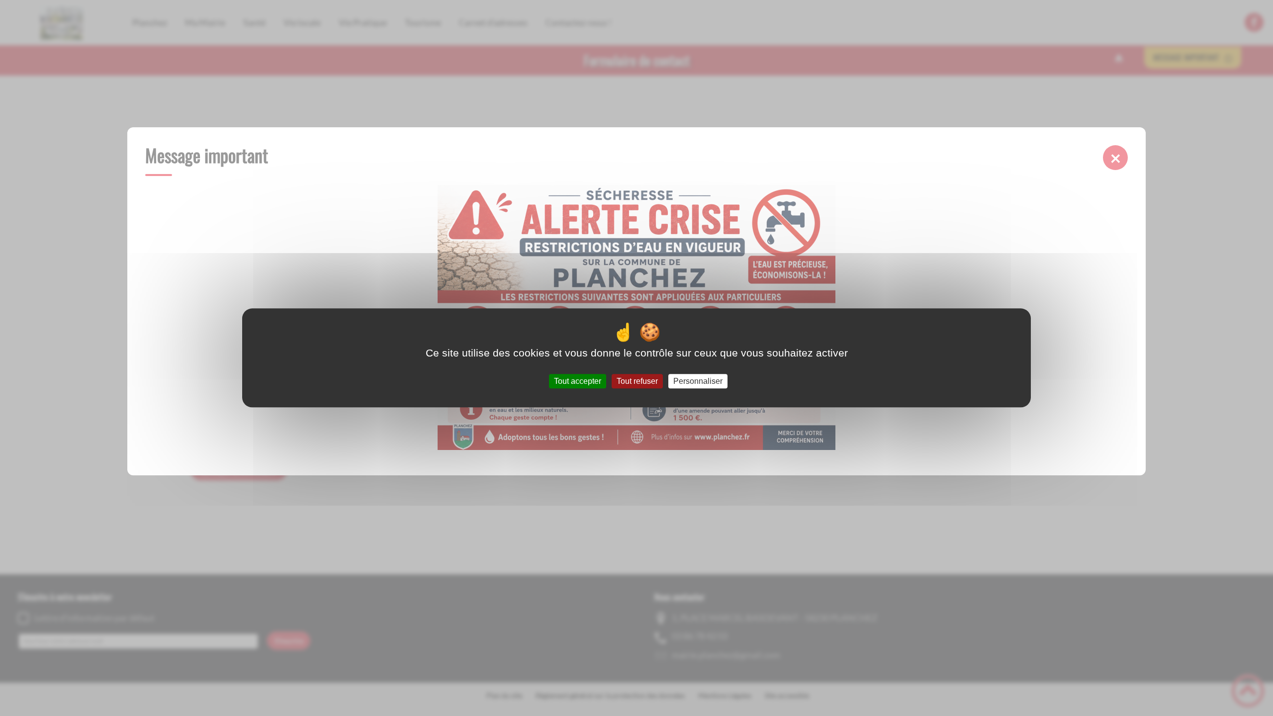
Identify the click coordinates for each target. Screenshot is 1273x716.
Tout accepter (577, 381)
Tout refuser (637, 381)
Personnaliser (698, 381)
